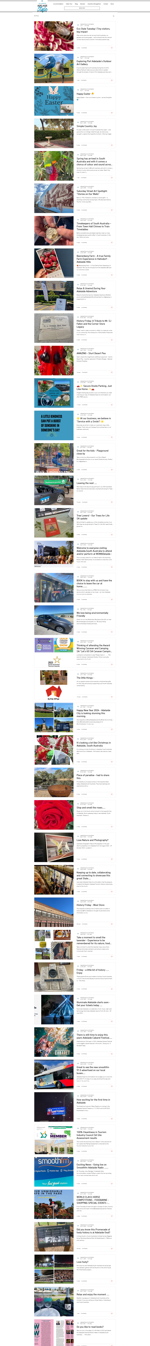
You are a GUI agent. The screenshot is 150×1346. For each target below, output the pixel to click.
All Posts (36, 16)
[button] (113, 16)
